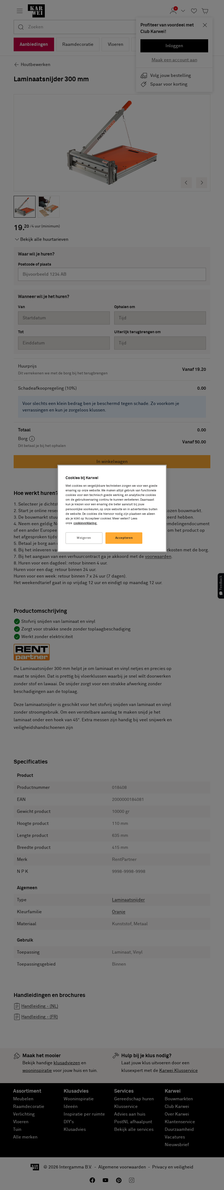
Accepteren (124, 537)
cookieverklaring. (85, 523)
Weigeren (84, 537)
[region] (112, 508)
